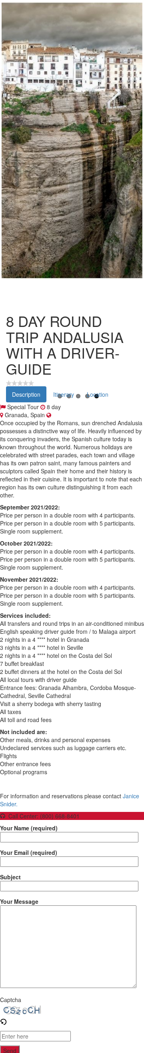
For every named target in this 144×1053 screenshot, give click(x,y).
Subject (10, 877)
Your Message (19, 901)
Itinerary (63, 394)
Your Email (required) (28, 852)
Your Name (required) (29, 828)
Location (97, 394)
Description (26, 394)
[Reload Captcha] (3, 1020)
